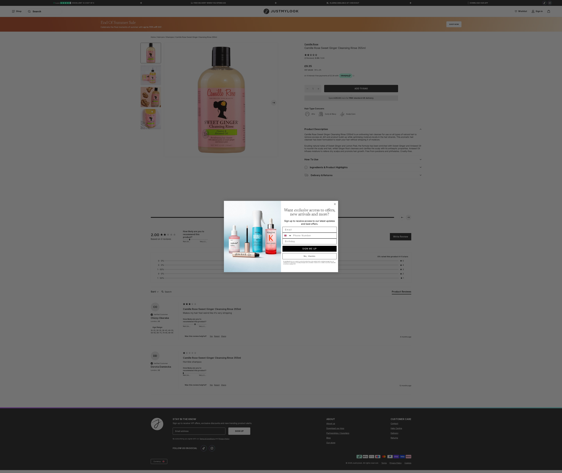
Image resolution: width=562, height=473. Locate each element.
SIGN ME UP (309, 248)
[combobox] (287, 235)
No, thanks (309, 256)
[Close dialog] (335, 204)
